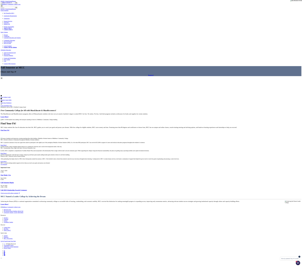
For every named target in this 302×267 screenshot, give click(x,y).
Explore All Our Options (10, 47)
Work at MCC (7, 230)
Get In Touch (4, 241)
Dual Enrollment (8, 42)
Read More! (4, 145)
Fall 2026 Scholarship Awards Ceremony (14, 190)
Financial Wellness (8, 55)
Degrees (6, 35)
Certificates (6, 36)
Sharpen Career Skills (6, 100)
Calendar (6, 219)
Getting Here (7, 227)
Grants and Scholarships (10, 58)
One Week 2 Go (6, 175)
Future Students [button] (4, 10)
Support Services (8, 21)
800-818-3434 (7, 209)
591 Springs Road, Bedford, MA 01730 (13, 211)
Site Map (6, 229)
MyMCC (6, 218)
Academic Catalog (8, 222)
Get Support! (4, 164)
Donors (14, 1)
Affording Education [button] (6, 50)
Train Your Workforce (6, 103)
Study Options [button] (4, 32)
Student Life (7, 24)
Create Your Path (11, 241)
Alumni (10, 1)
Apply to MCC (8, 28)
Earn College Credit (6, 97)
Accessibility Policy (9, 245)
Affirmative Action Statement (11, 246)
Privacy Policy (7, 248)
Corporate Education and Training (12, 37)
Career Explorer (8, 46)
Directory (6, 237)
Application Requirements (10, 16)
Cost (5, 61)
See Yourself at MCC (9, 13)
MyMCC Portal (4, 1)
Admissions (7, 18)
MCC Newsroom (8, 238)
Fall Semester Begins (7, 182)
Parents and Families (9, 26)
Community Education (9, 40)
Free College (7, 59)
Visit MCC (6, 22)
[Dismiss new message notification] (299, 257)
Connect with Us (8, 29)
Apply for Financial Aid (10, 52)
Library (5, 220)
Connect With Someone (10, 63)
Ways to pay (7, 54)
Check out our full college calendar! (10, 193)
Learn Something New (6, 105)
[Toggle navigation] (2, 6)
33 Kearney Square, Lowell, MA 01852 (13, 212)
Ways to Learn (7, 43)
